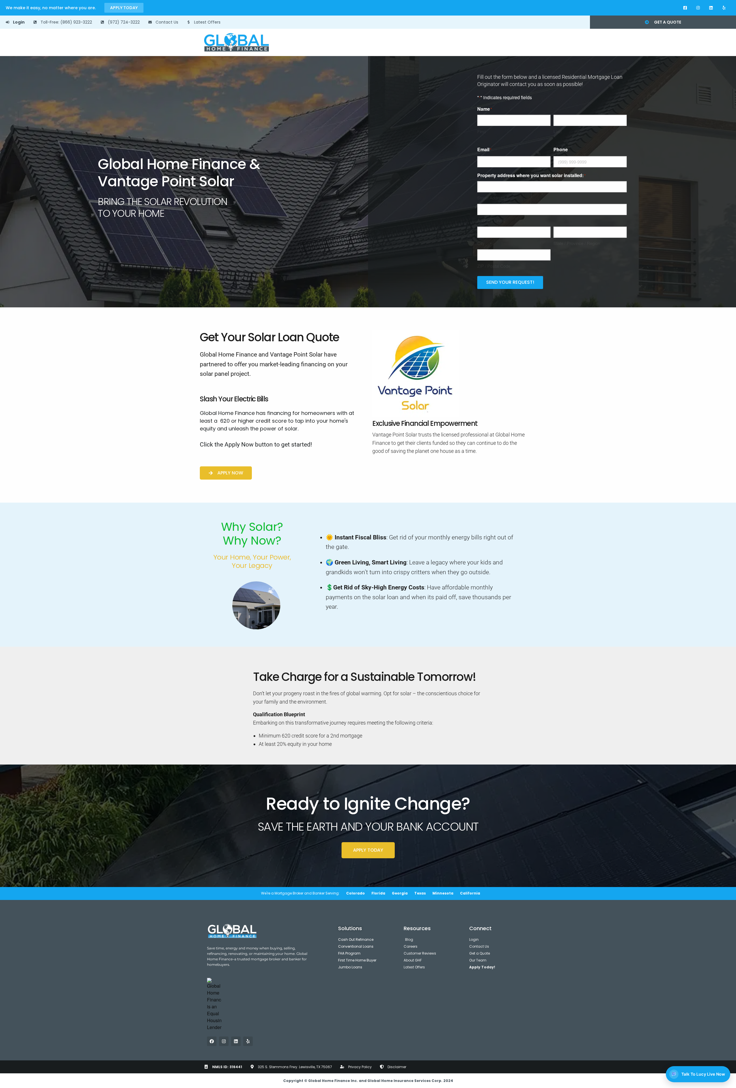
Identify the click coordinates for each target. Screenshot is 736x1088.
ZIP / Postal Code (493, 266)
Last (557, 131)
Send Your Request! (510, 282)
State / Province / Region (576, 243)
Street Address (491, 198)
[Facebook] (211, 1041)
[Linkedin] (710, 7)
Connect (480, 928)
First (481, 131)
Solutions (350, 928)
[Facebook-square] (685, 7)
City (481, 243)
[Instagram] (698, 7)
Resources (417, 928)
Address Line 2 (491, 220)
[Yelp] (723, 7)
